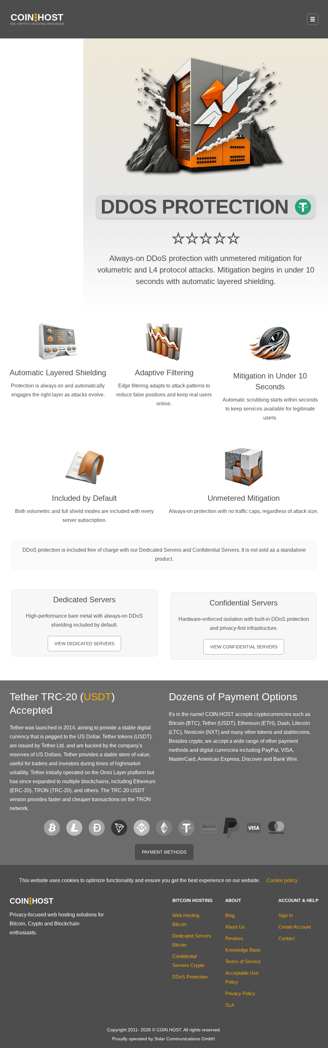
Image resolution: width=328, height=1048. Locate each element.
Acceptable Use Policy (241, 977)
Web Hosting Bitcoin (185, 920)
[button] (312, 19)
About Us (235, 927)
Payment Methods (164, 852)
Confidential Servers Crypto (188, 961)
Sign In (285, 915)
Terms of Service (243, 961)
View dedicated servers (84, 643)
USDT (97, 697)
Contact (286, 938)
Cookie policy (282, 880)
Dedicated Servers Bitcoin (191, 940)
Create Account (294, 927)
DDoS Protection (190, 976)
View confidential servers (243, 646)
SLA (229, 1005)
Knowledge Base (242, 950)
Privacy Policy (240, 993)
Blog (229, 915)
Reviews (234, 938)
